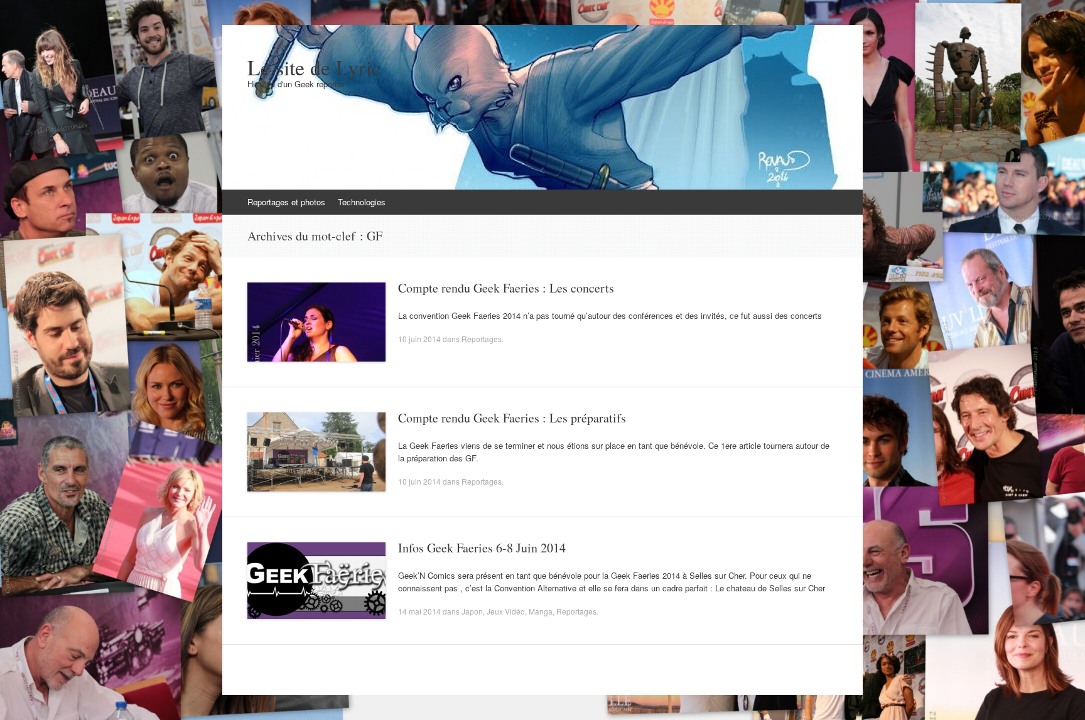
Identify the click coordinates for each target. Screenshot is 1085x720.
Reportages (482, 338)
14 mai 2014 (419, 611)
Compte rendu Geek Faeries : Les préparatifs (512, 417)
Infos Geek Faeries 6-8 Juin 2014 (482, 547)
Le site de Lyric (314, 67)
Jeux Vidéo (506, 611)
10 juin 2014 (419, 338)
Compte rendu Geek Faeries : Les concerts (506, 287)
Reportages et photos (286, 202)
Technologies (362, 202)
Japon (472, 611)
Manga (541, 611)
